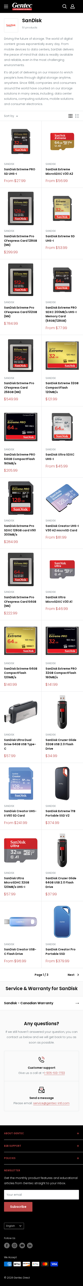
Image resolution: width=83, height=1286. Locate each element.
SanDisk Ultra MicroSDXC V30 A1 (59, 599)
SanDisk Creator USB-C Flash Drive (20, 951)
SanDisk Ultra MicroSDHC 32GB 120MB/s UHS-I (16, 882)
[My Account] (73, 6)
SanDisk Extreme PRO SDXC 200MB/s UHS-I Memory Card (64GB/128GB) (61, 314)
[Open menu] (6, 6)
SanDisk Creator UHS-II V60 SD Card (20, 813)
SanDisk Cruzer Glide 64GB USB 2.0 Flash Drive (61, 882)
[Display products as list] (77, 116)
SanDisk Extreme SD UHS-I (60, 238)
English (10, 1226)
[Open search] (64, 6)
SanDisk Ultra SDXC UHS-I (60, 457)
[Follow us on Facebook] (7, 1245)
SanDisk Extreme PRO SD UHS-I (19, 171)
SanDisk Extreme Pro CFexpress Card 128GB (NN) (20, 240)
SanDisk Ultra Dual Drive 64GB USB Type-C (20, 744)
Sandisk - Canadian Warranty (28, 1003)
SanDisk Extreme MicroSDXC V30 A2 (59, 171)
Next (71, 975)
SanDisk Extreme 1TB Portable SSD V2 (60, 813)
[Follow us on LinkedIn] (30, 1245)
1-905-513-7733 (54, 1073)
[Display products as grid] (70, 116)
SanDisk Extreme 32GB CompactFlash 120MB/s (62, 387)
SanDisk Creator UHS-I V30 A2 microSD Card (62, 528)
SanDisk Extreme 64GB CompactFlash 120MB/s (20, 673)
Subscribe (18, 1207)
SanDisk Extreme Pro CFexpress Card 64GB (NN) (20, 601)
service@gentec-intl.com (51, 1103)
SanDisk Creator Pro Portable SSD (61, 951)
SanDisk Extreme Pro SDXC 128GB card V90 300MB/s (20, 530)
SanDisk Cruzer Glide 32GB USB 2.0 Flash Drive (61, 744)
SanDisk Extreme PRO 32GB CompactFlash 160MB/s (61, 673)
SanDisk (9, 164)
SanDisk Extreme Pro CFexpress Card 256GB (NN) (19, 387)
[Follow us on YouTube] (22, 1245)
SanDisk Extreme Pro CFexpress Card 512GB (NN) (20, 312)
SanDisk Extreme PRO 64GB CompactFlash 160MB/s (19, 459)
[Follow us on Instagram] (14, 1245)
